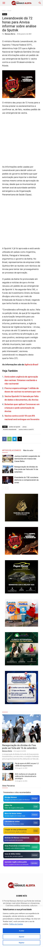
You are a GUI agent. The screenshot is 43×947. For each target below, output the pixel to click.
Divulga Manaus (11, 797)
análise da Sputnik (14, 427)
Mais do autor (28, 450)
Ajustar (21, 937)
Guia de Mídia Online (12, 854)
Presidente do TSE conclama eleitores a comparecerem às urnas (26, 480)
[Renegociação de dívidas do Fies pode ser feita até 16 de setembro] (7, 469)
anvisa (24, 427)
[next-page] (7, 488)
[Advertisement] (21, 139)
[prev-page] (3, 488)
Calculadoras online (12, 821)
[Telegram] (14, 439)
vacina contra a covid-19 (26, 429)
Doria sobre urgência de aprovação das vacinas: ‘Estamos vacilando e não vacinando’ (21, 380)
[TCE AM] (21, 507)
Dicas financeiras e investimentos (17, 846)
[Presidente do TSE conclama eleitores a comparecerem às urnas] (7, 480)
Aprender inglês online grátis (16, 862)
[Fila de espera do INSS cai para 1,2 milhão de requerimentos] (7, 766)
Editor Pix (8, 805)
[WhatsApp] (9, 439)
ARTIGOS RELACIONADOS (11, 450)
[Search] (40, 3)
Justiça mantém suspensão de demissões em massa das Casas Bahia (27, 458)
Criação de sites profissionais (16, 830)
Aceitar (21, 931)
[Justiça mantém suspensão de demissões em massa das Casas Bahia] (7, 459)
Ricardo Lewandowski (9, 429)
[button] (3, 3)
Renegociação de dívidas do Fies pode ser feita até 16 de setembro (26, 469)
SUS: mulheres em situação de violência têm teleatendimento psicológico (25, 776)
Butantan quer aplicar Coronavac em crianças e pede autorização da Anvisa (22, 407)
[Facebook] (4, 439)
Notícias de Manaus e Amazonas (17, 838)
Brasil (9, 11)
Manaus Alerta (10, 34)
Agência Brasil (31, 364)
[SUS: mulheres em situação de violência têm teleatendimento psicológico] (7, 777)
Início (4, 11)
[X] (19, 439)
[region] (21, 926)
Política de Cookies (16, 924)
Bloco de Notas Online (13, 813)
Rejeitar (21, 943)
